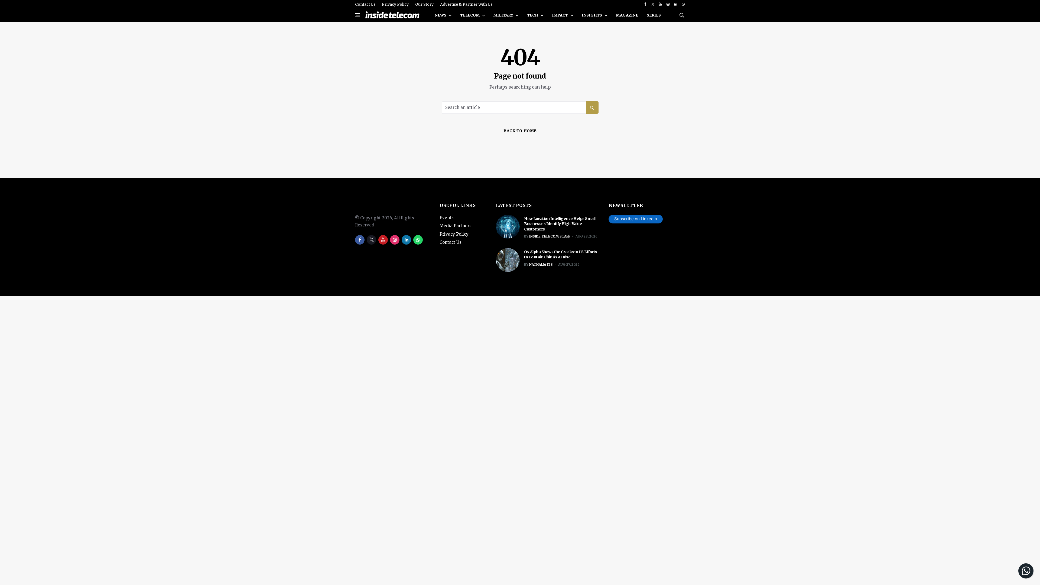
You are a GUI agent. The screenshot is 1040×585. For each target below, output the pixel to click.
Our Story (424, 4)
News (441, 15)
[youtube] (660, 4)
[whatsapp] (683, 4)
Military (503, 15)
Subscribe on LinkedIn (635, 218)
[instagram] (668, 4)
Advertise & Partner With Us (466, 4)
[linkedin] (675, 4)
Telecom (470, 15)
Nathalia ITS (541, 264)
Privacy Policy (395, 4)
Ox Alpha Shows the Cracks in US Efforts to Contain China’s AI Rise (560, 254)
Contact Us (365, 4)
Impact (560, 15)
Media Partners (456, 225)
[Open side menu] (357, 15)
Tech (533, 15)
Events (447, 217)
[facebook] (645, 4)
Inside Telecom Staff (549, 236)
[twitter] (653, 4)
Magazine (627, 15)
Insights (592, 15)
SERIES (654, 15)
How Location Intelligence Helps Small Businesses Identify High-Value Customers (560, 224)
